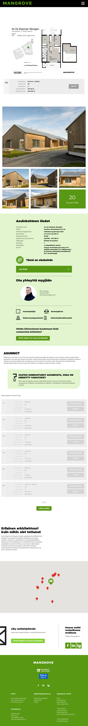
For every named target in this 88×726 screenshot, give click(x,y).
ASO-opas (14, 715)
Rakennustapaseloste (33, 318)
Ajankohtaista (61, 702)
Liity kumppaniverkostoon (66, 714)
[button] (42, 582)
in (73, 645)
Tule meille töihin (63, 704)
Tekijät (36, 702)
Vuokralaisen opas (17, 717)
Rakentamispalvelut (41, 698)
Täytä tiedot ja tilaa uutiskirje (33, 338)
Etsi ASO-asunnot (17, 702)
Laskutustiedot (62, 710)
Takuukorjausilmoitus (18, 719)
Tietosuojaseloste (63, 719)
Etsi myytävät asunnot (18, 698)
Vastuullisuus (61, 700)
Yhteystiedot (61, 708)
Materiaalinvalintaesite (61, 318)
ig (79, 645)
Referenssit (38, 700)
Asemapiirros (57, 311)
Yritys (58, 698)
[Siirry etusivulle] (16, 3)
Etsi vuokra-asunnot (18, 700)
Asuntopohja (75, 404)
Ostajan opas (15, 713)
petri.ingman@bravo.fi (48, 295)
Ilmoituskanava (62, 712)
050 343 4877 (44, 293)
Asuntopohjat (29, 311)
